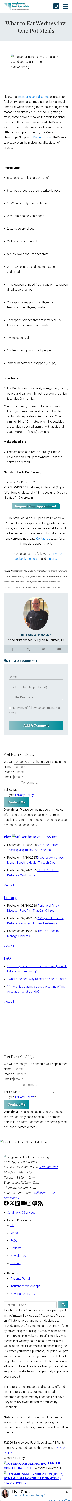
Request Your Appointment (35, 506)
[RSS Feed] (40, 1204)
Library (10, 897)
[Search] (63, 1304)
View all (9, 885)
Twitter (57, 553)
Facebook (19, 558)
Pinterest (53, 558)
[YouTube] (23, 1204)
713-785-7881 (48, 1167)
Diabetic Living (43, 137)
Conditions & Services (21, 1212)
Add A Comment (36, 725)
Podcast (15, 1248)
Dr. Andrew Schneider (36, 635)
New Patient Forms (23, 1293)
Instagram (33, 558)
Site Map (9, 1483)
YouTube (59, 649)
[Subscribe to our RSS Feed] (36, 836)
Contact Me (16, 802)
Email (8, 777)
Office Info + (42, 1192)
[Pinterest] (35, 1204)
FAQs (13, 1240)
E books (15, 1263)
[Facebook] (6, 1204)
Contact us (43, 538)
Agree (21, 795)
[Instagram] (29, 1204)
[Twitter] (12, 1204)
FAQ (7, 958)
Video (14, 1233)
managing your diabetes (33, 96)
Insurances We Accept (25, 1286)
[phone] (56, 6)
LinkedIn (43, 649)
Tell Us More (12, 789)
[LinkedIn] (18, 1204)
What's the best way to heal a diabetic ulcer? (36, 979)
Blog (7, 836)
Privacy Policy (24, 795)
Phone (9, 772)
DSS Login (23, 1483)
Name (9, 766)
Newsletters (18, 1255)
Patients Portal (20, 1278)
